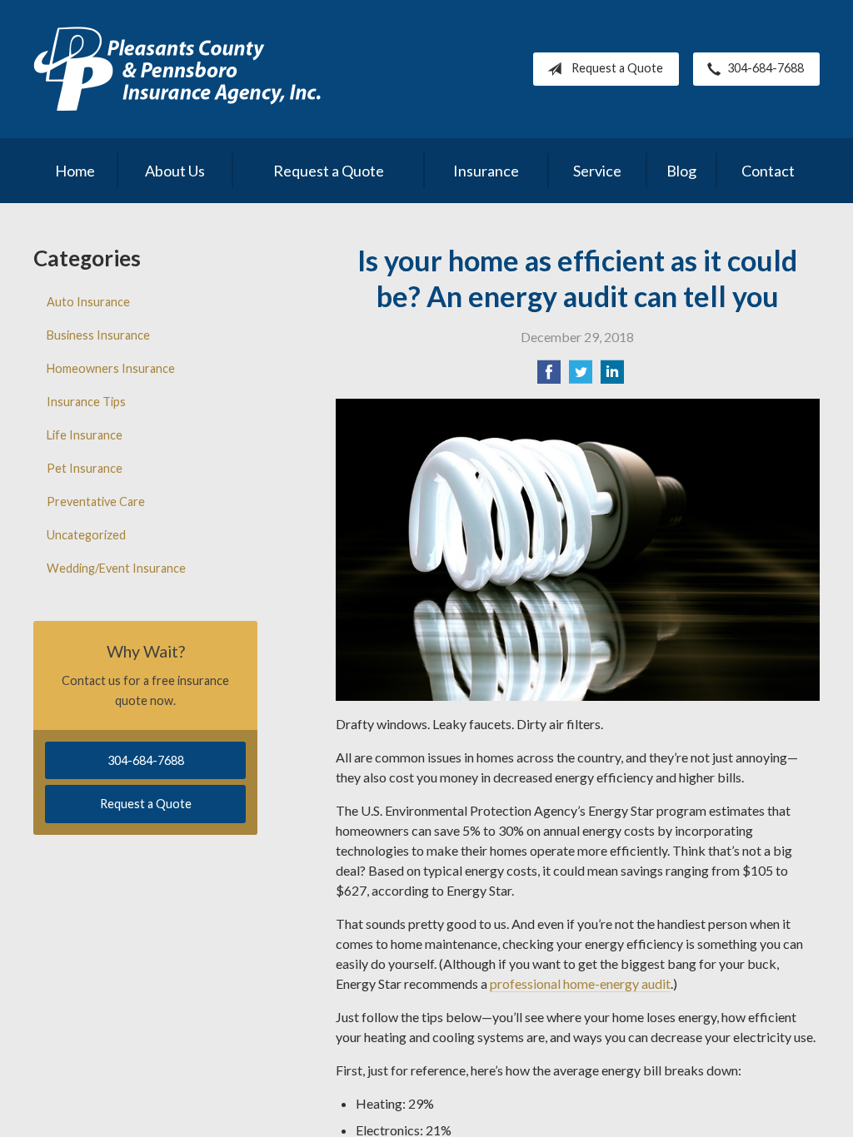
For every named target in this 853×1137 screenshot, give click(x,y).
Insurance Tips (86, 402)
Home (75, 170)
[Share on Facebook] (549, 377)
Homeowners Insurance (111, 368)
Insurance (486, 170)
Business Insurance (98, 335)
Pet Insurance (84, 468)
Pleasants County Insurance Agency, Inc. (177, 69)
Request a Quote (617, 68)
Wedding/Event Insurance (116, 568)
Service (597, 170)
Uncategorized (86, 535)
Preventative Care (96, 501)
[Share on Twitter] (580, 377)
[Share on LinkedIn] (612, 377)
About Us (175, 170)
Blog (681, 170)
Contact (768, 170)
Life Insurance (84, 435)
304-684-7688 (765, 68)
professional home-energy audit (580, 983)
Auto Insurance (88, 302)
